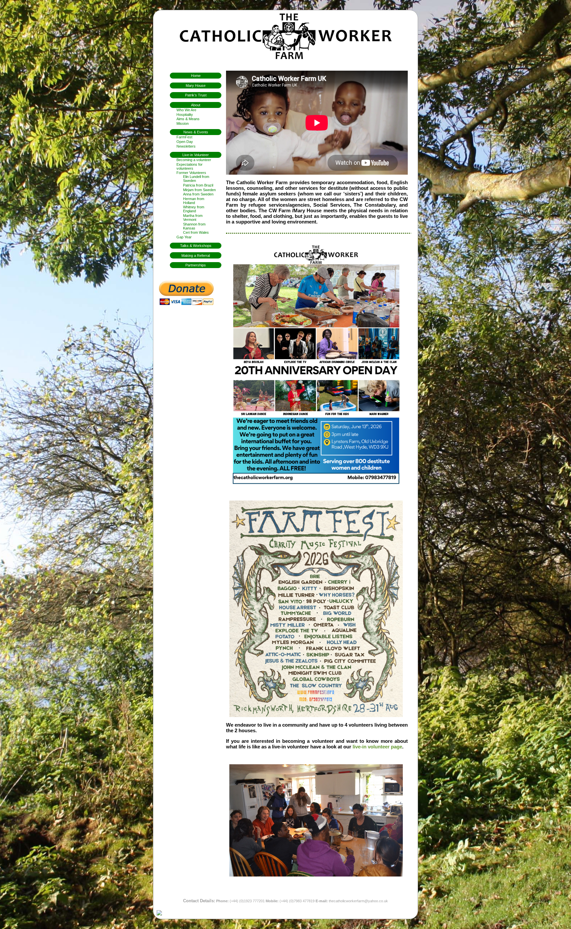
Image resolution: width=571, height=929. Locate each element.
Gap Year (184, 237)
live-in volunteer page (377, 746)
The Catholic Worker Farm (285, 36)
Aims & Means (188, 119)
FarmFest (184, 137)
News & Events (195, 132)
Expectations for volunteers (189, 166)
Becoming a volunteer (193, 160)
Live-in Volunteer (195, 155)
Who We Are (186, 110)
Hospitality (184, 115)
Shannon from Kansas (194, 226)
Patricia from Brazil (198, 185)
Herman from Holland (193, 201)
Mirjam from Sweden (199, 190)
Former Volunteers (191, 173)
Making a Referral (195, 256)
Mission (182, 123)
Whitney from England (193, 209)
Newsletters (186, 146)
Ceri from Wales (196, 232)
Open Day (184, 142)
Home (196, 76)
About (195, 105)
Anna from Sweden (198, 194)
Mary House (196, 85)
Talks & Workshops (195, 246)
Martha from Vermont (193, 218)
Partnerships (195, 265)
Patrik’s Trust (196, 95)
